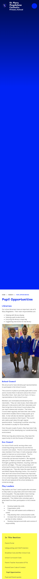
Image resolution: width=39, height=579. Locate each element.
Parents (10, 295)
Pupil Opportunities (22, 295)
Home (3, 295)
